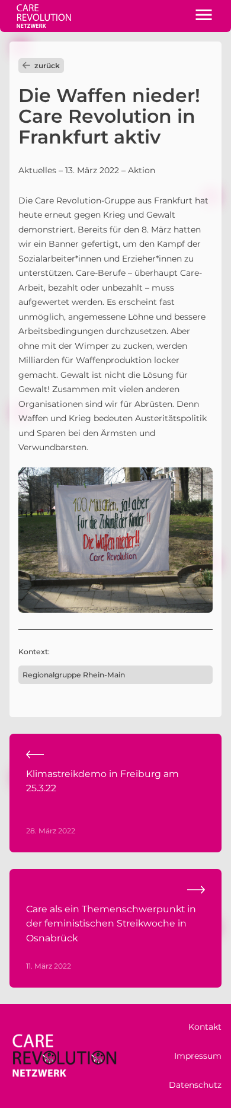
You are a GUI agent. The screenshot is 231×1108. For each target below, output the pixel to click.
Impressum (198, 1055)
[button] (203, 16)
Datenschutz (195, 1085)
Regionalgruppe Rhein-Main (74, 674)
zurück (47, 65)
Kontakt (205, 1026)
